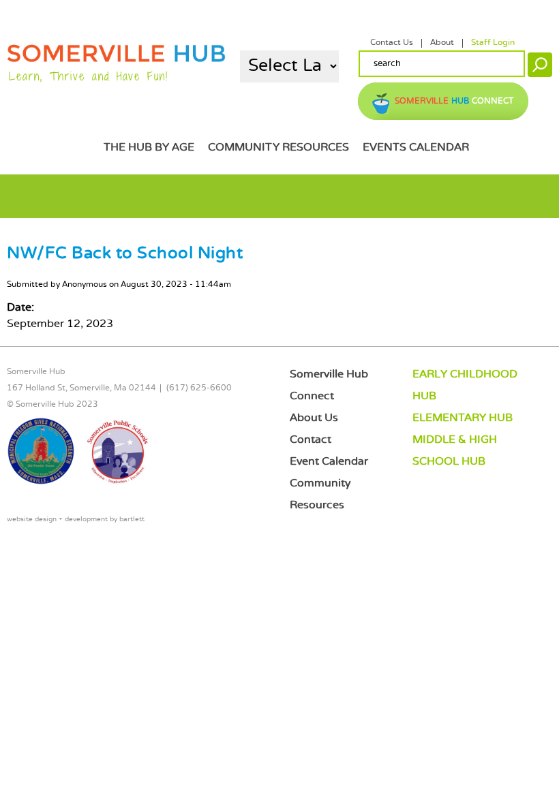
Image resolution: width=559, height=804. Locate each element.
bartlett (132, 519)
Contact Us (391, 43)
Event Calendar (329, 461)
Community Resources (278, 147)
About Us (314, 418)
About (442, 43)
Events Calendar (416, 147)
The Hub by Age (149, 147)
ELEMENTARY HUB (462, 418)
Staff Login (493, 43)
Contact (310, 439)
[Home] (116, 59)
